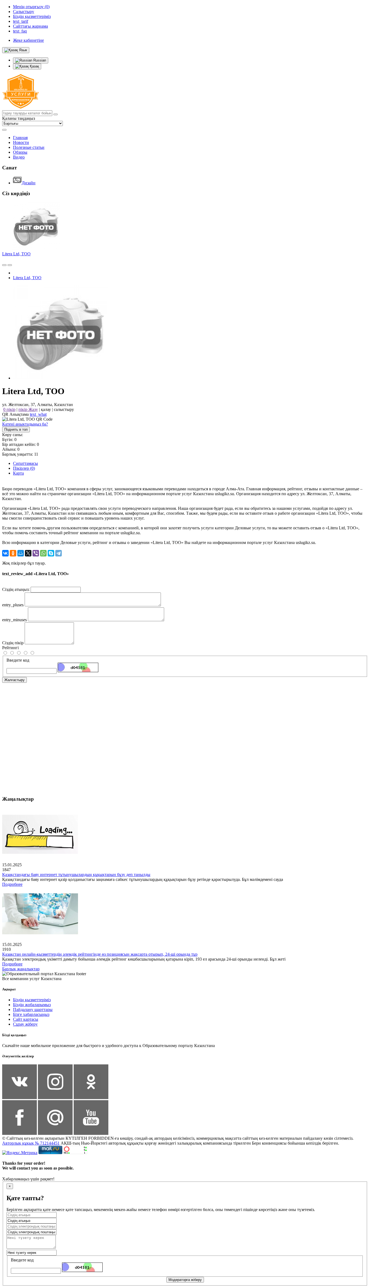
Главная (20, 137)
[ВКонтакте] (5, 553)
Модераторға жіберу (185, 1280)
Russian (39, 60)
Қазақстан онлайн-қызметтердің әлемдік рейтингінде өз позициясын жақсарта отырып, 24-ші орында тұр (99, 954)
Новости (21, 142)
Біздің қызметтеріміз (32, 999)
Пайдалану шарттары (33, 1009)
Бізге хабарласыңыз (31, 1014)
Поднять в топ (16, 429)
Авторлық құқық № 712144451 (31, 1143)
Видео (19, 157)
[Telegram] (58, 553)
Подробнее (12, 884)
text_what (38, 414)
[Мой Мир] (20, 553)
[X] (28, 553)
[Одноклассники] (13, 553)
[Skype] (51, 553)
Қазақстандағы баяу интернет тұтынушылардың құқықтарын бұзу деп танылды (76, 874)
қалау (46, 409)
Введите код (18, 660)
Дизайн (28, 183)
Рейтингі (10, 647)
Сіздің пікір (13, 642)
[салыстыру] (4, 265)
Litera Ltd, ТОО (16, 254)
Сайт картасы (25, 1019)
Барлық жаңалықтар (21, 969)
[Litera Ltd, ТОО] (60, 378)
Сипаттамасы (25, 463)
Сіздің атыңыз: (16, 589)
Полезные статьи (28, 147)
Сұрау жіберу (25, 1024)
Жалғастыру (14, 680)
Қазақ (34, 66)
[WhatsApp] (43, 553)
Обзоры (20, 152)
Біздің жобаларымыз (32, 1004)
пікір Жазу (28, 409)
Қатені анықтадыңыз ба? (25, 424)
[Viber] (36, 553)
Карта (18, 473)
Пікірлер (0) (24, 468)
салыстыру (64, 409)
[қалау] (10, 265)
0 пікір (9, 409)
